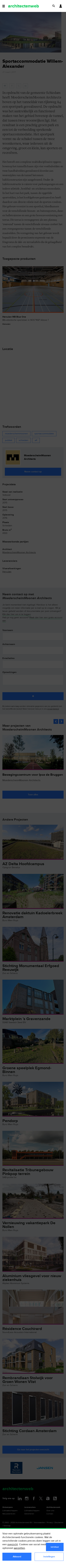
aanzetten (19, 1548)
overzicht (12, 1544)
